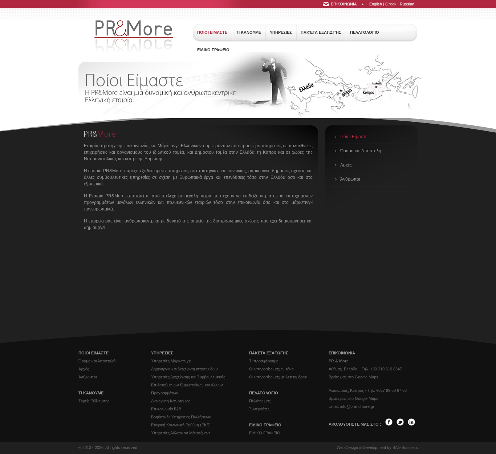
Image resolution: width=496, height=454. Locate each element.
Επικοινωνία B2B (166, 409)
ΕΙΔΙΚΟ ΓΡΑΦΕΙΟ (213, 50)
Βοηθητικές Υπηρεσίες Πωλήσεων (181, 417)
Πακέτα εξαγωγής (321, 32)
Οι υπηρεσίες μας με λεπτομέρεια (278, 377)
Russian (407, 4)
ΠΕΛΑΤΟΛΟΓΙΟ (364, 32)
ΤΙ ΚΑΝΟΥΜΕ (248, 32)
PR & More (339, 361)
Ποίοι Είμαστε (353, 136)
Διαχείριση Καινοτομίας (170, 401)
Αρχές (346, 165)
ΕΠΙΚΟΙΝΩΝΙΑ (344, 4)
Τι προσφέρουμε (263, 361)
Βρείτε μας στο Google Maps (353, 377)
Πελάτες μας (260, 401)
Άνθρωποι (350, 179)
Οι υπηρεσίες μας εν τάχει (271, 369)
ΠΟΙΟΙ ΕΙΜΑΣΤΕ (212, 32)
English (375, 4)
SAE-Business (405, 447)
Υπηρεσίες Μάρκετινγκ (171, 361)
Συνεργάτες (259, 409)
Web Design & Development (361, 447)
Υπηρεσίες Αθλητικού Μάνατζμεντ (180, 433)
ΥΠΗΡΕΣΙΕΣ (281, 32)
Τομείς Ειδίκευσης (93, 401)
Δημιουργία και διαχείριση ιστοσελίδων (184, 369)
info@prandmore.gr (357, 406)
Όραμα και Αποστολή (360, 150)
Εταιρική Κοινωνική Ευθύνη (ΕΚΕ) (181, 425)
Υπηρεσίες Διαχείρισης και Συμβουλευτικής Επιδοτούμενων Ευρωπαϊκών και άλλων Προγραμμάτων (188, 385)
